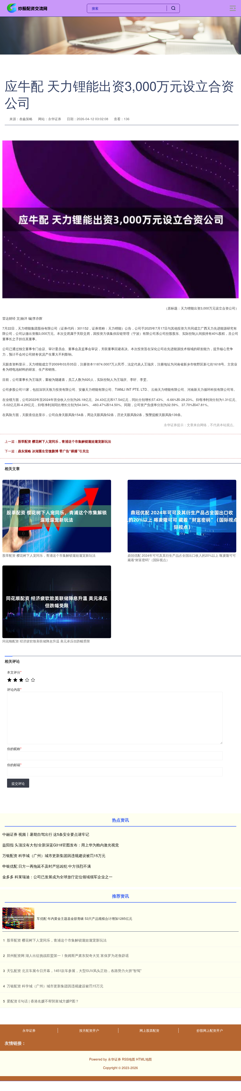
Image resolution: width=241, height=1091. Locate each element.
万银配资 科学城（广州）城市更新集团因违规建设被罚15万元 (53, 855)
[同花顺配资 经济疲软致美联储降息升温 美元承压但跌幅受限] (56, 601)
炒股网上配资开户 (210, 1030)
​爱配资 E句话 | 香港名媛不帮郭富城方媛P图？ (43, 1000)
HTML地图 (144, 1059)
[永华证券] (28, 7)
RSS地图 (128, 1059)
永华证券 (29, 1030)
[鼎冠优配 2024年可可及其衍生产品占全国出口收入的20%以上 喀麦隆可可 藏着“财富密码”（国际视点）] (182, 515)
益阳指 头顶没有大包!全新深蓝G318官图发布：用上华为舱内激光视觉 (60, 845)
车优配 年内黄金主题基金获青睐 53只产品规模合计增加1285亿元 (84, 918)
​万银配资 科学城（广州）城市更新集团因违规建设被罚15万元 (55, 985)
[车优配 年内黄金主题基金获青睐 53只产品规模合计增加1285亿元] (18, 918)
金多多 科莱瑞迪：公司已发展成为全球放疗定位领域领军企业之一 (57, 876)
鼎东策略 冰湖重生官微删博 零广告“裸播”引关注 (53, 451)
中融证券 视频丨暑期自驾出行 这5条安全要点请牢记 (45, 834)
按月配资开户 (89, 1030)
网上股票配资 (149, 1030)
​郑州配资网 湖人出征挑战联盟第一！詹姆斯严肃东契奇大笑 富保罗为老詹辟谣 (68, 955)
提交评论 (18, 783)
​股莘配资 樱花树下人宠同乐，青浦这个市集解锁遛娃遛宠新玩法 (57, 940)
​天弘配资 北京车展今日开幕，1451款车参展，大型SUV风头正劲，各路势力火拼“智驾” (74, 970)
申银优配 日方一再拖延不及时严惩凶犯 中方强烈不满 (46, 866)
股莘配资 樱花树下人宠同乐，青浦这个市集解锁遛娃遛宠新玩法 (64, 441)
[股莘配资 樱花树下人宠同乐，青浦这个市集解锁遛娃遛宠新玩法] (56, 515)
